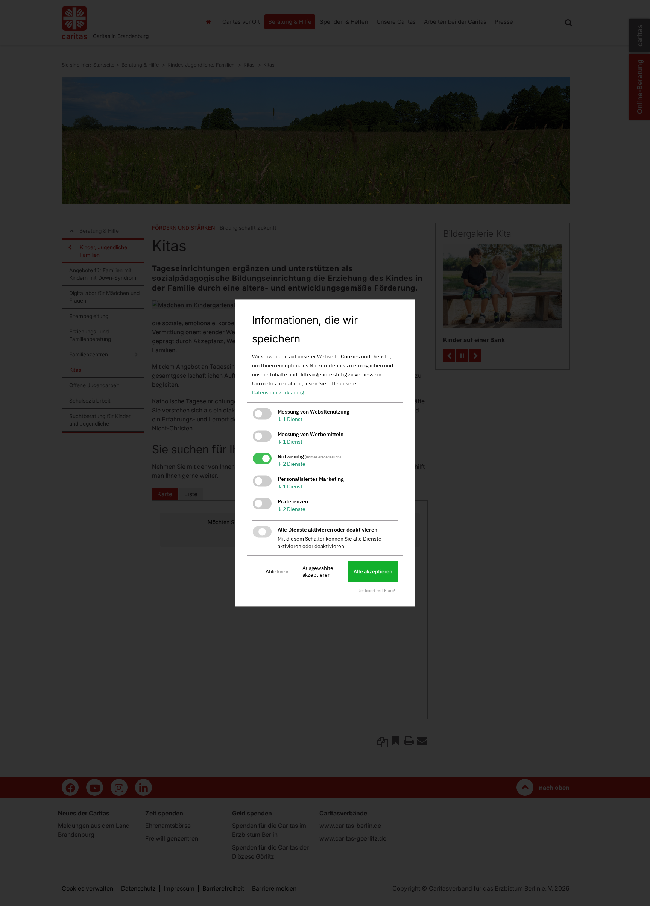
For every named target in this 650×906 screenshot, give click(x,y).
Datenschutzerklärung (278, 392)
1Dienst (290, 419)
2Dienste (291, 464)
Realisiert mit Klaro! (376, 591)
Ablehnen (277, 571)
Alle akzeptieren (373, 571)
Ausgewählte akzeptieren (317, 571)
